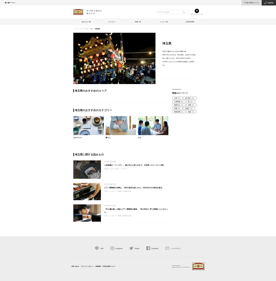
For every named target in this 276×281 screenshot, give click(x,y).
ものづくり (77, 137)
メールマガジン (175, 248)
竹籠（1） (177, 108)
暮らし (108, 137)
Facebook (154, 248)
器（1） (190, 101)
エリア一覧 (164, 22)
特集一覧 (138, 22)
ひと (139, 137)
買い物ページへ (10, 3)
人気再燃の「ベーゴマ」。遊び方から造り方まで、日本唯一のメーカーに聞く (134, 165)
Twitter (137, 248)
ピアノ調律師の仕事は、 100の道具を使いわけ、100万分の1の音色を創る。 (134, 188)
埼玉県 (97, 29)
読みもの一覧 (86, 22)
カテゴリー (112, 22)
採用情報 (98, 266)
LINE (102, 248)
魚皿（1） (191, 112)
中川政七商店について (251, 3)
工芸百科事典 (189, 22)
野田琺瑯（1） (179, 112)
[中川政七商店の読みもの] (87, 11)
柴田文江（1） (179, 105)
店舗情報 (270, 3)
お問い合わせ (75, 266)
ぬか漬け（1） (190, 98)
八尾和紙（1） (179, 101)
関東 (91, 29)
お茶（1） (177, 98)
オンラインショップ (197, 14)
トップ (75, 29)
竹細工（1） (189, 108)
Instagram (119, 248)
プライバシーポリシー (87, 266)
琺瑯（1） (191, 105)
